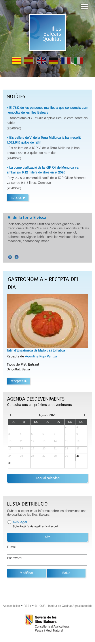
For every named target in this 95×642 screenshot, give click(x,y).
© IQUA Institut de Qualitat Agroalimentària (63, 605)
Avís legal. (20, 522)
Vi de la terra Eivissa (27, 218)
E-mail (11, 547)
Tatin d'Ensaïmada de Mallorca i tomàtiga (36, 350)
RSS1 (27, 605)
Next (16, 257)
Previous (10, 257)
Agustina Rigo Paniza (41, 356)
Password (14, 558)
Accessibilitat (11, 605)
